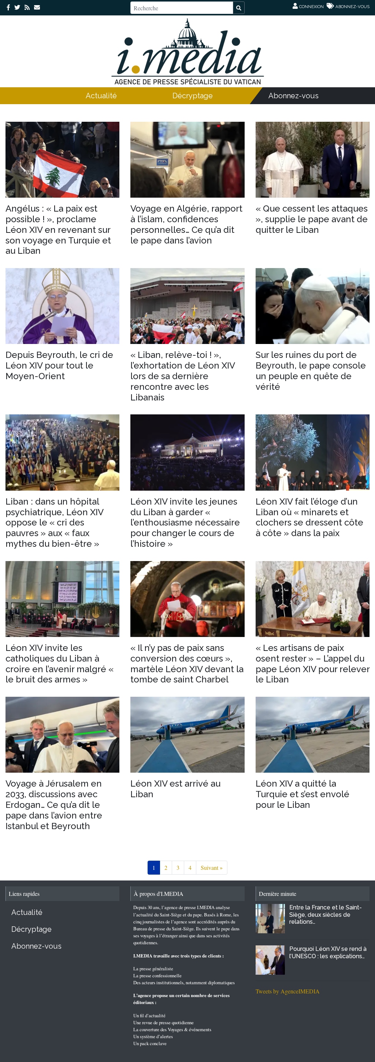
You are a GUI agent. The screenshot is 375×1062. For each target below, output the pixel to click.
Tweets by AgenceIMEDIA (288, 991)
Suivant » (212, 867)
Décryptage (192, 95)
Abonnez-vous (293, 95)
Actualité (101, 95)
